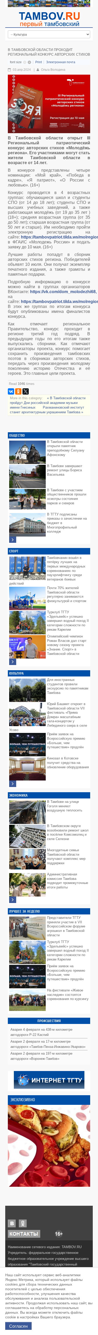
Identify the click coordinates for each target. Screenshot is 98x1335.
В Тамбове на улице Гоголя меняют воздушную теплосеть (64, 806)
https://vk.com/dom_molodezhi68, (63, 291)
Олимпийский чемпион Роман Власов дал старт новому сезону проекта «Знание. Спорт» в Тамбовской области (67, 645)
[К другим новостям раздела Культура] (12, 784)
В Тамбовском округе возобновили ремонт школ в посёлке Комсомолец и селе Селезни (68, 832)
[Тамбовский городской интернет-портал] (49, 19)
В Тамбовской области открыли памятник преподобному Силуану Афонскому (65, 448)
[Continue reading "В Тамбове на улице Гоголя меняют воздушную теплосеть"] (27, 811)
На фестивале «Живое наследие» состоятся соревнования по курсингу (68, 994)
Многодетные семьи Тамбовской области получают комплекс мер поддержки (66, 856)
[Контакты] (24, 1234)
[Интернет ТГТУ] (49, 1080)
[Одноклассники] (18, 391)
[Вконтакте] (12, 1223)
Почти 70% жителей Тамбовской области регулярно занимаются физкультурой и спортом (66, 594)
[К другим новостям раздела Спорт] (12, 662)
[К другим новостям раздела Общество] (12, 540)
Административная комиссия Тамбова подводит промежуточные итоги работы (67, 880)
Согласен (18, 1326)
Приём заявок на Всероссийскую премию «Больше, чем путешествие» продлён (66, 740)
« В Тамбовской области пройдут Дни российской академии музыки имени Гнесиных (47, 402)
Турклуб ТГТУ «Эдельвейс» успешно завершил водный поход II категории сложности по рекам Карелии (68, 620)
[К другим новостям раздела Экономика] (12, 900)
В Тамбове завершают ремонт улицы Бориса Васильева (64, 470)
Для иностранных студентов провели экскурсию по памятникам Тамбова (67, 686)
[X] (25, 391)
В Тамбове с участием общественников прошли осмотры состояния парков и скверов (66, 496)
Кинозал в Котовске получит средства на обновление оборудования (68, 762)
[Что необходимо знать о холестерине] (49, 1146)
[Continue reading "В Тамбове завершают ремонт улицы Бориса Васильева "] (27, 475)
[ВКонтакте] (11, 391)
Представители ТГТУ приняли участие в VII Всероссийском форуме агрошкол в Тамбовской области (66, 926)
